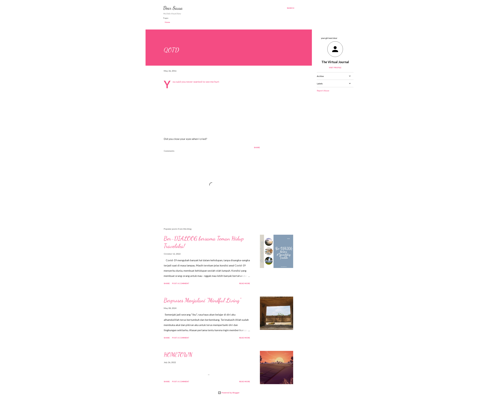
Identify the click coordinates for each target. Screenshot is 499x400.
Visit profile (335, 67)
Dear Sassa (173, 8)
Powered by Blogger (230, 392)
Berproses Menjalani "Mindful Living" (202, 300)
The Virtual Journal (335, 62)
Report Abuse (323, 90)
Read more (244, 283)
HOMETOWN (178, 354)
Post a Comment (180, 283)
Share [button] (257, 147)
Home (167, 22)
